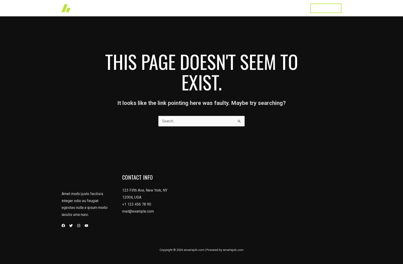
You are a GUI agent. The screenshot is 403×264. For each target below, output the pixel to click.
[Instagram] (78, 225)
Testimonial (272, 8)
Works (206, 8)
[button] (325, 8)
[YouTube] (86, 225)
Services (226, 8)
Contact (295, 8)
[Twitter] (71, 225)
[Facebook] (63, 225)
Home (188, 8)
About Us (248, 8)
